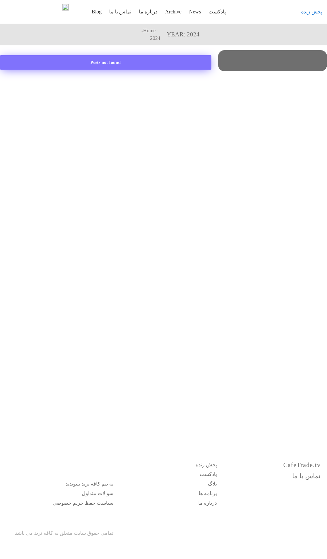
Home (149, 30)
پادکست (217, 11)
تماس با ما (120, 11)
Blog (97, 11)
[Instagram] (295, 488)
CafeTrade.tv (302, 464)
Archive (173, 11)
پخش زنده (311, 11)
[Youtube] (317, 488)
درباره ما (148, 11)
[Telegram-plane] (306, 488)
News (195, 11)
